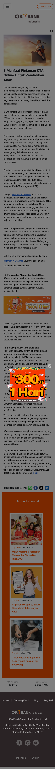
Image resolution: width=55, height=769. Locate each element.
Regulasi (48, 700)
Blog (36, 700)
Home (5, 700)
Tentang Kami (21, 700)
